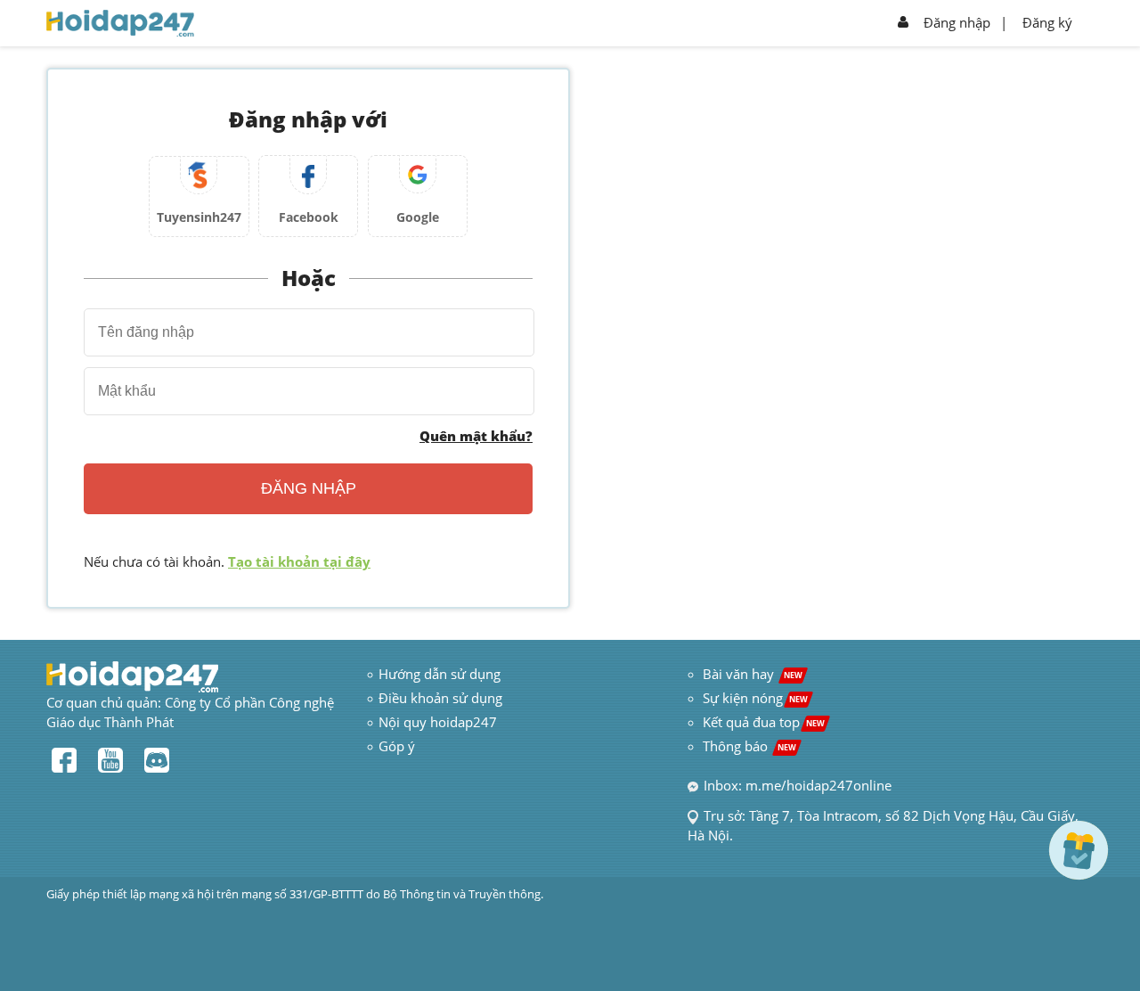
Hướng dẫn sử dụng (440, 674)
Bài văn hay (750, 674)
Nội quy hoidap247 (438, 722)
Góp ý (397, 746)
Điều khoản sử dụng (440, 698)
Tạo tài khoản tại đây (299, 561)
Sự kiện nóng (755, 698)
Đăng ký (1047, 22)
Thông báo (749, 746)
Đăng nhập (957, 22)
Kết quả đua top (764, 722)
